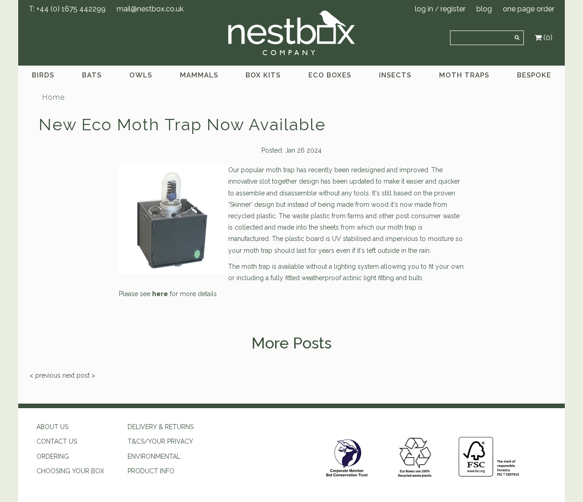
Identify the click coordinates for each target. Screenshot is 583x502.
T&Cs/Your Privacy (160, 441)
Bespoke (534, 75)
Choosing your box (70, 471)
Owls (140, 75)
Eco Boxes (329, 75)
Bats (92, 75)
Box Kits (263, 75)
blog (484, 9)
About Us (52, 426)
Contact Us (56, 441)
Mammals (199, 75)
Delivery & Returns (161, 426)
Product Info (151, 471)
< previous (45, 375)
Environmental (154, 456)
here (160, 293)
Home (53, 97)
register (452, 9)
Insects (395, 75)
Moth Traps (464, 75)
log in (424, 9)
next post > (78, 375)
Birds (43, 75)
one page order (528, 9)
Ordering (52, 456)
